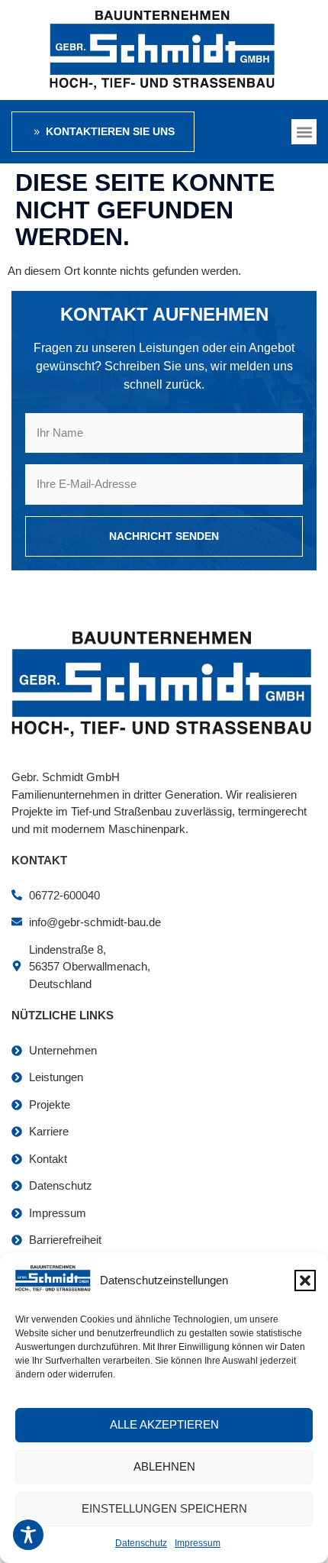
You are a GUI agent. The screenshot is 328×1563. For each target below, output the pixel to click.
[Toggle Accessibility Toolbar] (28, 1535)
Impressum (197, 1543)
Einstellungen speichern (164, 1508)
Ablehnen (164, 1466)
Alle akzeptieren (164, 1424)
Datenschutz (141, 1543)
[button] (305, 1280)
